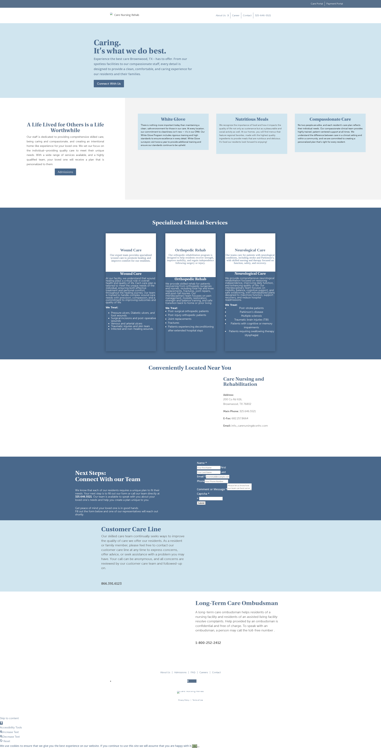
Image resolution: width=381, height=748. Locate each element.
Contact (247, 15)
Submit (201, 503)
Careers (203, 672)
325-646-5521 (263, 15)
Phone (201, 481)
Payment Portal (334, 3)
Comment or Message (212, 489)
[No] (198, 746)
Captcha (203, 493)
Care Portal (317, 3)
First (223, 467)
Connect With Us (109, 84)
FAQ (193, 672)
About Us (221, 15)
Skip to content (9, 718)
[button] (1, 723)
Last (223, 472)
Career (235, 15)
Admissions (65, 172)
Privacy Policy (183, 700)
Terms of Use (197, 700)
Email (201, 476)
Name (202, 463)
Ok (194, 746)
